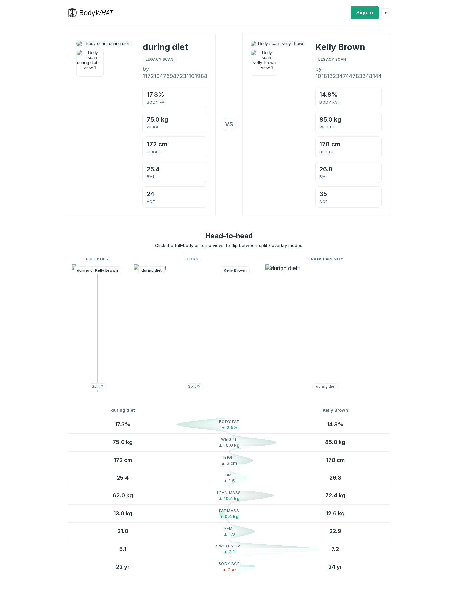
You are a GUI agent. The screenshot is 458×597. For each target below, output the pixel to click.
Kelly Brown (335, 410)
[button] (97, 328)
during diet (123, 410)
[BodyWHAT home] (93, 12)
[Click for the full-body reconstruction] (104, 43)
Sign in (364, 12)
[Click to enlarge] (90, 63)
